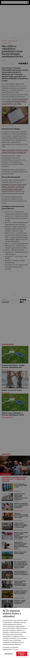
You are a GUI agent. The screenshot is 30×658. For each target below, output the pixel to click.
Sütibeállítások (8, 654)
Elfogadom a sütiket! (21, 653)
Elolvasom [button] (15, 649)
